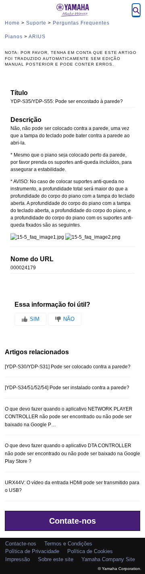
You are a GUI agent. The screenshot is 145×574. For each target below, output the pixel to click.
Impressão (17, 559)
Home (12, 23)
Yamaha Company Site (108, 559)
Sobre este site (55, 559)
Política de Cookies (90, 551)
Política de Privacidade (32, 551)
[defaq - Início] (72, 10)
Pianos (14, 36)
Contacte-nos (20, 544)
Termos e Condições (68, 544)
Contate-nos (72, 520)
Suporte (36, 23)
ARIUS (37, 36)
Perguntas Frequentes (81, 23)
